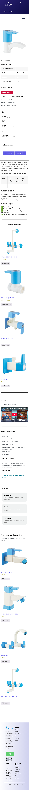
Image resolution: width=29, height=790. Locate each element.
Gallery (17, 738)
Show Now (18, 733)
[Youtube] (11, 758)
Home (16, 729)
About (16, 731)
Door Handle (18, 773)
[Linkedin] (9, 760)
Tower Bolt (18, 769)
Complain (8, 766)
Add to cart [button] (5, 263)
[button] (25, 30)
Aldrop (17, 771)
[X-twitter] (7, 760)
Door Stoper (18, 778)
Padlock (17, 776)
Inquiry (7, 768)
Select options (6, 304)
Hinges (17, 767)
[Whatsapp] (11, 760)
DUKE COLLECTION (17, 96)
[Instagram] (9, 758)
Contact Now (18, 736)
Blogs (16, 740)
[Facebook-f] (7, 758)
